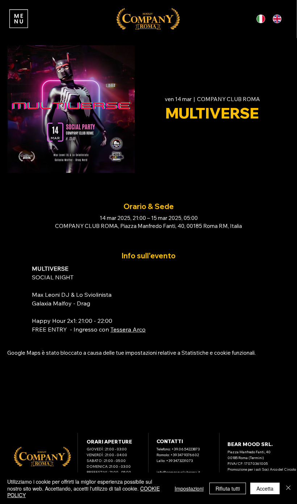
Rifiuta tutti (228, 488)
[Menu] (18, 19)
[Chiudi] (288, 488)
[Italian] (262, 19)
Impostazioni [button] (189, 488)
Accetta (264, 488)
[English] (278, 19)
